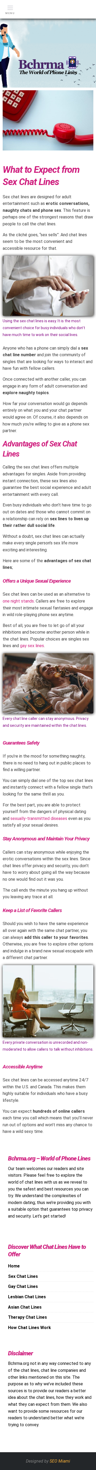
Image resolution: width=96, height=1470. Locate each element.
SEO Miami (60, 1461)
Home (14, 1266)
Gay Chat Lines (23, 1286)
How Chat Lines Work (29, 1327)
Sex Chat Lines (23, 1276)
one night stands (18, 601)
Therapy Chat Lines (27, 1317)
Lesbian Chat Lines (27, 1296)
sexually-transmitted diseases (38, 818)
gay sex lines (32, 645)
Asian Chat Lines (25, 1307)
